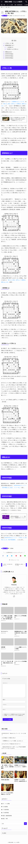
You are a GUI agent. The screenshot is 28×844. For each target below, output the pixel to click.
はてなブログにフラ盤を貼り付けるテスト (11, 743)
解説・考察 (5, 15)
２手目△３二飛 (9, 43)
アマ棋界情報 (6, 809)
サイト (4, 709)
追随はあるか (8, 52)
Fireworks (14, 584)
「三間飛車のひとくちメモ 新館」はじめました (12, 740)
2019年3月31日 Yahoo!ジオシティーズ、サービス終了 (14, 734)
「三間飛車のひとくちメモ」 (17, 101)
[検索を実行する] (25, 823)
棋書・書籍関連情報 (7, 815)
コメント (5, 683)
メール (4, 704)
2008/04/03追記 (9, 56)
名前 (4, 699)
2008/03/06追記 (9, 54)
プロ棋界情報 (6, 812)
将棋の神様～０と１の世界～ (14, 1)
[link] (14, 596)
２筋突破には (10, 47)
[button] (26, 1)
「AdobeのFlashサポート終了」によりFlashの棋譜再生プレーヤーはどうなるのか (14, 747)
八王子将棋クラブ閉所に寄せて (9, 738)
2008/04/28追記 (9, 58)
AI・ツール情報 (6, 803)
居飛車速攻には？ (9, 45)
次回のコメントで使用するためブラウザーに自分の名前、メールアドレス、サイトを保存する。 (14, 715)
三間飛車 (10, 15)
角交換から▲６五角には (12, 49)
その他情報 (5, 806)
